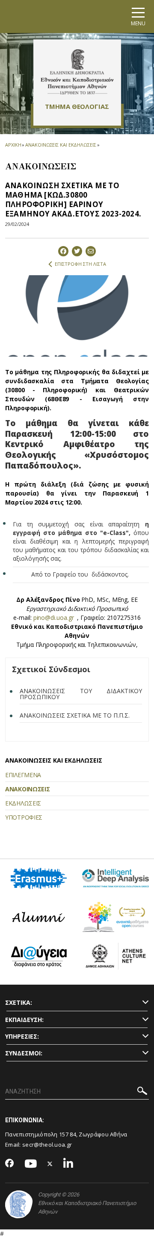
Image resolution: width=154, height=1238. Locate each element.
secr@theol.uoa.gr (47, 1144)
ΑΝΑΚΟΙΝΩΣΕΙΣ (27, 789)
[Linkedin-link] (68, 1164)
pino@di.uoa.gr (53, 617)
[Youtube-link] (30, 1164)
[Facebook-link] (9, 1164)
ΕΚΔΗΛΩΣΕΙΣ (23, 803)
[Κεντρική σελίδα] (77, 71)
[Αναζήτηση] (142, 1092)
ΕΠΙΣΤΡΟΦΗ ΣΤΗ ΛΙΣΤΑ (80, 264)
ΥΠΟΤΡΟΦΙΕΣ (23, 817)
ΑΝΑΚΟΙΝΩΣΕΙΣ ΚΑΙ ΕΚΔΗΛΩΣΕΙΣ (60, 144)
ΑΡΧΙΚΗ (13, 144)
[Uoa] (19, 1204)
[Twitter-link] (50, 1164)
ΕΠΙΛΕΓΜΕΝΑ (23, 775)
